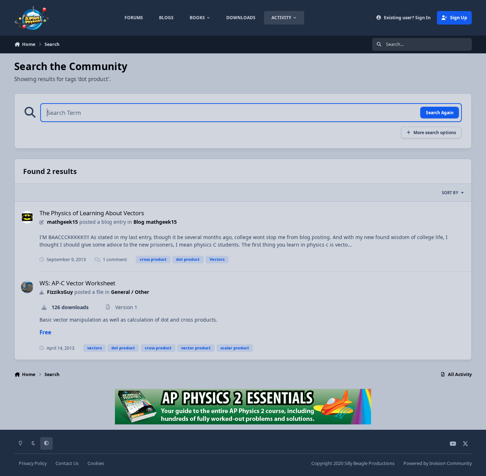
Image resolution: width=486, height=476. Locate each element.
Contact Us (67, 463)
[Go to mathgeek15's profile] (27, 217)
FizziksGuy (60, 292)
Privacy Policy (33, 463)
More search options (434, 132)
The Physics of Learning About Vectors (91, 213)
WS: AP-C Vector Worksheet (77, 283)
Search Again (440, 112)
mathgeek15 (62, 221)
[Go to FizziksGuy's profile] (27, 287)
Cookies (96, 463)
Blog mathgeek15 (155, 221)
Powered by (437, 463)
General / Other (130, 292)
